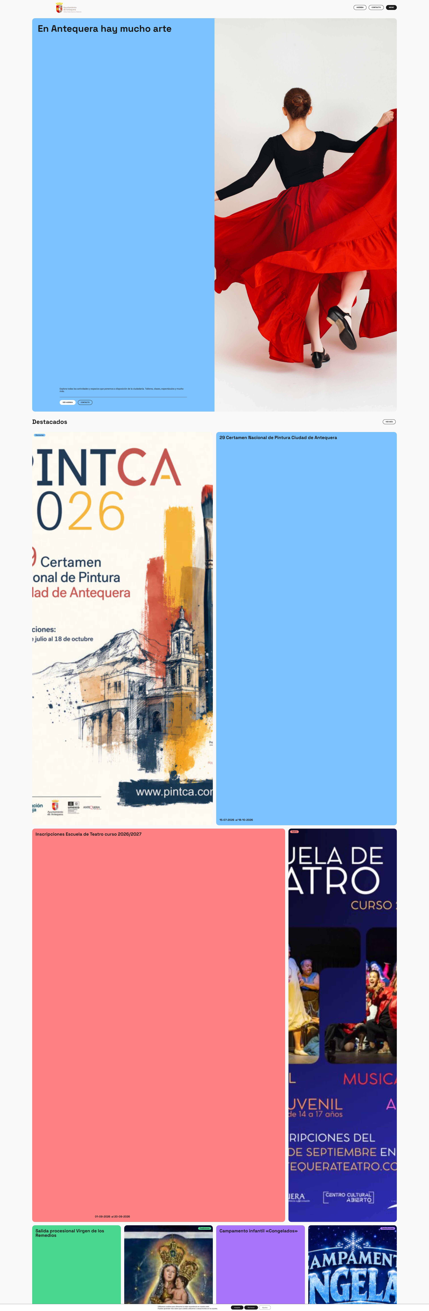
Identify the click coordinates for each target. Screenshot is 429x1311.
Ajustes (264, 1307)
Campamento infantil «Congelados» (259, 1231)
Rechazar (251, 1307)
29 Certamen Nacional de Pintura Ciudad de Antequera (278, 437)
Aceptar (237, 1307)
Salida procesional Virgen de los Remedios (70, 1233)
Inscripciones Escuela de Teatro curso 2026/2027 (88, 834)
